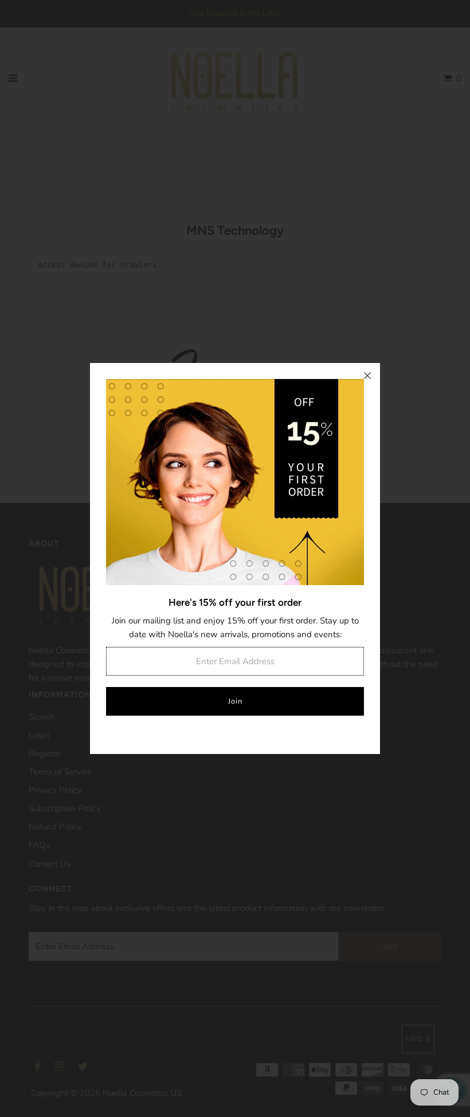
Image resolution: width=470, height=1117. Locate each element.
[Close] (367, 375)
